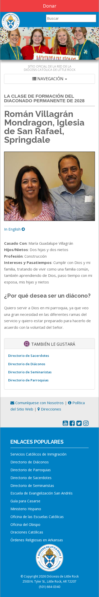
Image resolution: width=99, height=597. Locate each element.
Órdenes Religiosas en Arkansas (36, 540)
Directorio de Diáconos (26, 364)
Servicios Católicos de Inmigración (38, 454)
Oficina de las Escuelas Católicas (37, 516)
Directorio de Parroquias (28, 380)
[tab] (49, 79)
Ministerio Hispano (25, 508)
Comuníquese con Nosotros (39, 402)
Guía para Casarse (25, 501)
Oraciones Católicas (26, 532)
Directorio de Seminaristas (30, 372)
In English (13, 229)
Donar (49, 6)
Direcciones (50, 408)
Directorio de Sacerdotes (28, 355)
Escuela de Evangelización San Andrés (41, 493)
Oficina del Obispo (25, 524)
